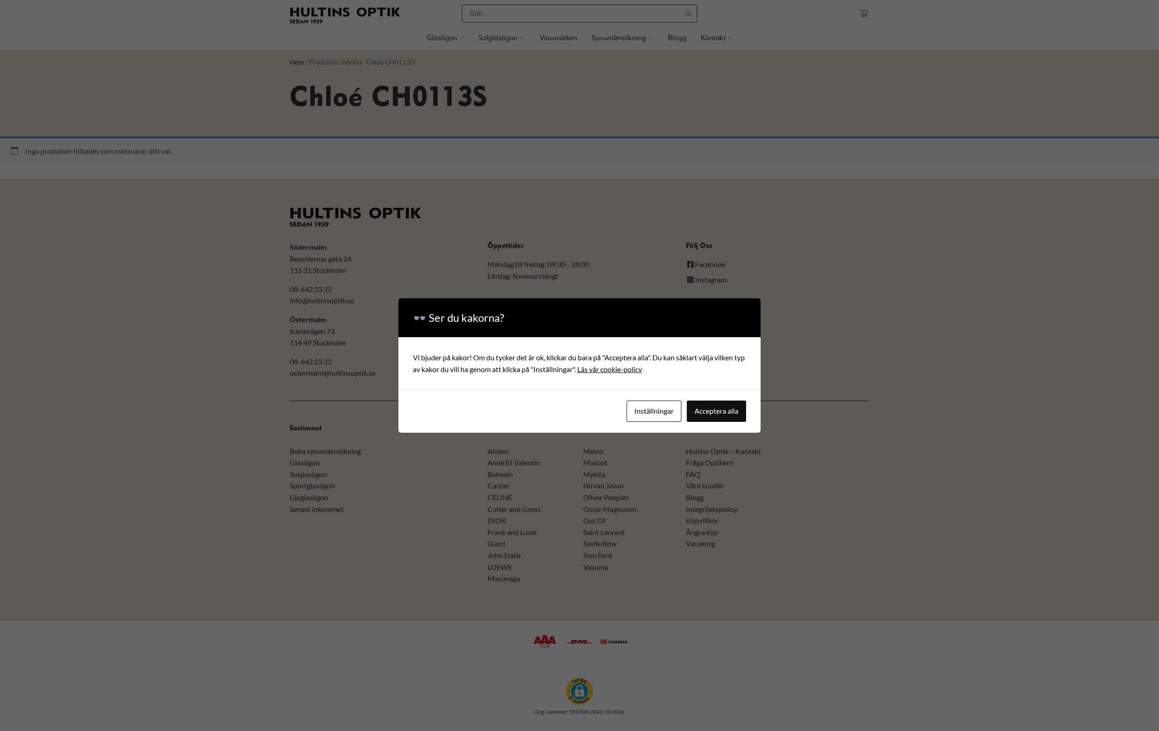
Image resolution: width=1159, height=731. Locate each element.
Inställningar (654, 410)
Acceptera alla (716, 410)
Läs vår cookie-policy (609, 369)
